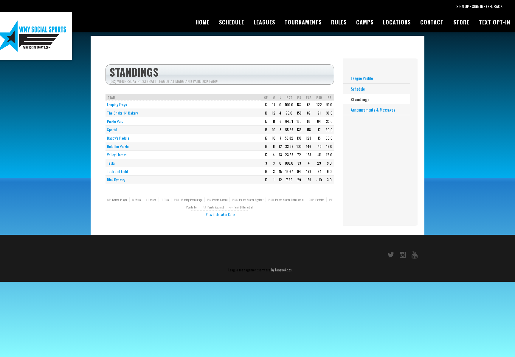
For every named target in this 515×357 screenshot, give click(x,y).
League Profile (362, 78)
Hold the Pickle (118, 146)
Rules (339, 22)
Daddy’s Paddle (118, 137)
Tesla (111, 163)
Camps (364, 22)
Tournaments (303, 22)
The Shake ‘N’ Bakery (122, 112)
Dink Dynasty (116, 179)
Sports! (112, 129)
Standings (360, 99)
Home (203, 22)
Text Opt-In (494, 22)
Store (461, 22)
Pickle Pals (115, 121)
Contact (432, 22)
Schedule (231, 22)
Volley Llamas (117, 154)
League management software (249, 270)
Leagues (264, 22)
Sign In (477, 6)
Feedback (494, 6)
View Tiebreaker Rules (220, 214)
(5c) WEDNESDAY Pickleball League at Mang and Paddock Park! (163, 81)
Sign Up (462, 6)
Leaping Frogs (117, 104)
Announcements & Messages (373, 109)
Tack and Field (117, 171)
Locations (397, 22)
